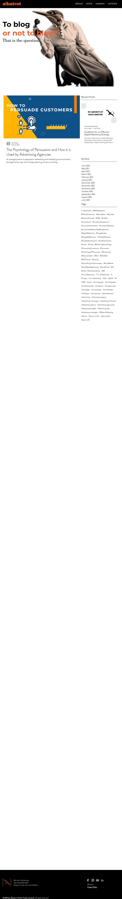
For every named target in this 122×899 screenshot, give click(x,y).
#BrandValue (101, 214)
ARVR (83, 282)
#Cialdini (105, 218)
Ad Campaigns (110, 282)
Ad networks (95, 293)
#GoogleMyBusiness (88, 237)
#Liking (90, 244)
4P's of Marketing (87, 275)
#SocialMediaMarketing (90, 267)
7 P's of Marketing (102, 275)
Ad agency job (110, 286)
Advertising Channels (108, 301)
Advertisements (108, 293)
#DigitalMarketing (88, 233)
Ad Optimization (87, 286)
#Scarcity (95, 259)
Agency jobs (105, 316)
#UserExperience (93, 271)
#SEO (96, 256)
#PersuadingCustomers (90, 248)
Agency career (94, 316)
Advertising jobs (104, 308)
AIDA (105, 278)
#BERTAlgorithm (99, 211)
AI (111, 275)
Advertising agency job (105, 305)
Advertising (85, 297)
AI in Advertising (95, 278)
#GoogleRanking (104, 237)
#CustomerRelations (106, 226)
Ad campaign (96, 290)
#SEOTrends (86, 259)
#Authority (87, 211)
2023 (103, 271)
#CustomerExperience (101, 222)
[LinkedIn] (102, 880)
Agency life (85, 320)
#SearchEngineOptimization (91, 263)
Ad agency (99, 286)
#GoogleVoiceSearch (89, 241)
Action (89, 282)
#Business (110, 214)
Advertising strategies (89, 312)
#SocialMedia (108, 263)
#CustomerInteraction (89, 226)
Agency (84, 316)
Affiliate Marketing (106, 312)
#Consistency (86, 222)
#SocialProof (104, 267)
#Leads (84, 244)
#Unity (83, 271)
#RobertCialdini (87, 256)
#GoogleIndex (101, 233)
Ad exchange (108, 290)
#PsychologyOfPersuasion (90, 252)
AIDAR (110, 278)
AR (115, 278)
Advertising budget (88, 308)
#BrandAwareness (88, 214)
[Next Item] (113, 113)
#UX (112, 267)
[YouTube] (97, 880)
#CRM (98, 218)
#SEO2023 (103, 256)
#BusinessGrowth (87, 218)
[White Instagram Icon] (92, 880)
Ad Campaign (98, 282)
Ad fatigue (85, 293)
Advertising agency (88, 305)
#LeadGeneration (104, 241)
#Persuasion (104, 248)
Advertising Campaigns (90, 301)
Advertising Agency (98, 297)
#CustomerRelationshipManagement (95, 229)
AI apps (84, 278)
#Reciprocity (106, 252)
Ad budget (85, 290)
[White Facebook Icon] (88, 880)
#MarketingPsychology (103, 244)
